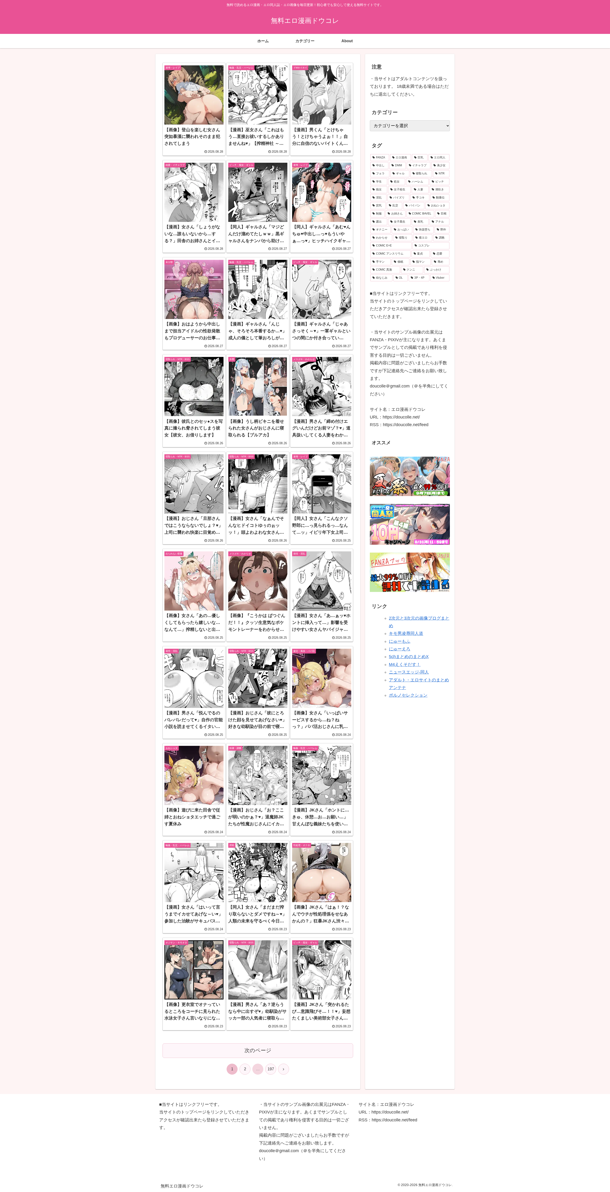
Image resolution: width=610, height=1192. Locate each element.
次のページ (257, 1050)
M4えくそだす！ (405, 664)
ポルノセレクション (408, 695)
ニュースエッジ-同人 (409, 672)
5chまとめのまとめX (409, 656)
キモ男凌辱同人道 (406, 633)
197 (271, 1069)
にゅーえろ (399, 649)
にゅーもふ (399, 641)
